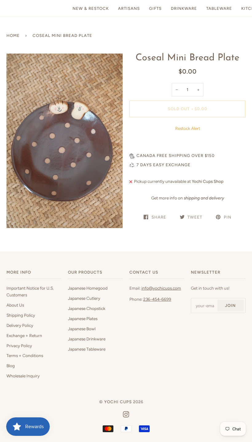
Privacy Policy (19, 345)
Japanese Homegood (88, 288)
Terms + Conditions (24, 355)
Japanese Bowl (82, 328)
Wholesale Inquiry (23, 375)
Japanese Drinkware (86, 338)
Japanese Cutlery (84, 298)
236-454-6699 (157, 299)
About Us (15, 305)
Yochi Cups (118, 401)
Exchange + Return (24, 335)
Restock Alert (187, 128)
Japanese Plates (82, 318)
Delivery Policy (19, 325)
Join (230, 305)
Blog (10, 365)
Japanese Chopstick (86, 308)
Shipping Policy (20, 315)
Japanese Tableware (86, 349)
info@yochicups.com (161, 288)
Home (13, 35)
